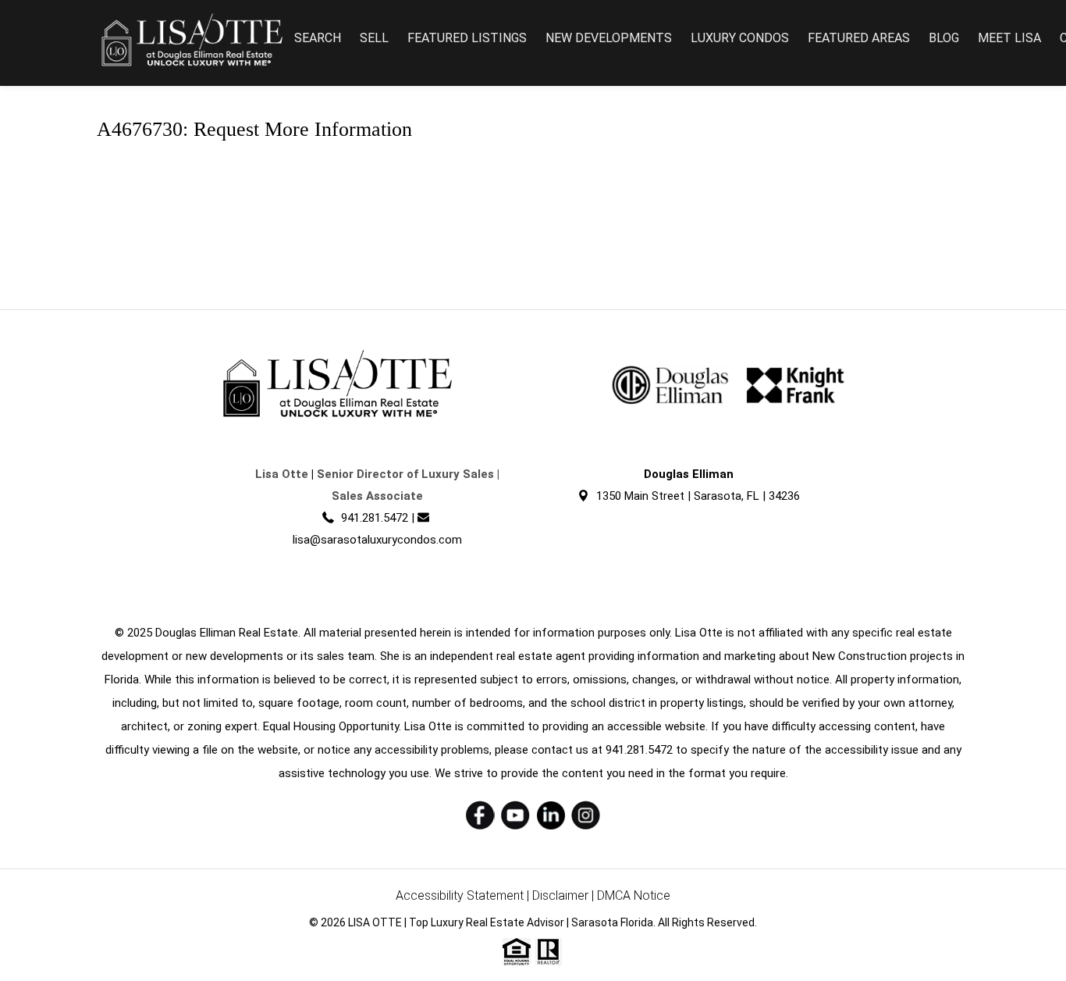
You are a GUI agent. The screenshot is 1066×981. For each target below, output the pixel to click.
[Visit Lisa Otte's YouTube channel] (515, 815)
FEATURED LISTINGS (467, 37)
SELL (374, 37)
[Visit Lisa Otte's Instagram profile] (585, 815)
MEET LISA (1009, 37)
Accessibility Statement (460, 895)
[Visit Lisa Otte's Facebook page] (480, 815)
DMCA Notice (633, 895)
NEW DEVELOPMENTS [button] (608, 37)
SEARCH (317, 37)
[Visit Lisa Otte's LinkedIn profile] (550, 815)
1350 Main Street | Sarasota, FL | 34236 (698, 496)
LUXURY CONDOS (740, 37)
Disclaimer (560, 895)
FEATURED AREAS (859, 37)
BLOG (944, 37)
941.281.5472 (374, 518)
